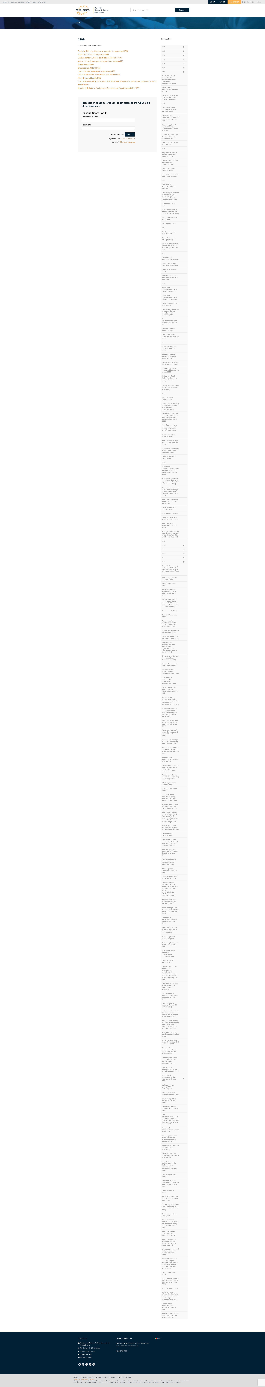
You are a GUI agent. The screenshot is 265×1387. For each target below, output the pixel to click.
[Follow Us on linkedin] (83, 1364)
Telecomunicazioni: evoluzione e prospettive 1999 (99, 74)
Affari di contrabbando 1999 (89, 78)
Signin (222, 2)
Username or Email (90, 117)
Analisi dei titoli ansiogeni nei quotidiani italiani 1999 (100, 61)
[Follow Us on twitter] (90, 1364)
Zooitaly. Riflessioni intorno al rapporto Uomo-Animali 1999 (103, 51)
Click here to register (127, 142)
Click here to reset (128, 139)
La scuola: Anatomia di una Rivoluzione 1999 (96, 71)
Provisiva (85, 1384)
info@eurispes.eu (86, 1357)
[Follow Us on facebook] (79, 1364)
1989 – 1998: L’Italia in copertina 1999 (93, 54)
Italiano (259, 2)
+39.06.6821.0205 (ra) (87, 1351)
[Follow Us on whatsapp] (93, 1364)
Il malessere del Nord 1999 (89, 68)
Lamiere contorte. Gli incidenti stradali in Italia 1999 (100, 58)
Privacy (92, 1379)
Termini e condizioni (80, 1379)
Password (86, 125)
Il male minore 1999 (86, 64)
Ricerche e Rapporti (176, 27)
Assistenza (121, 1351)
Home (166, 27)
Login (212, 2)
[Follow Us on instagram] (86, 1364)
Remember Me (117, 134)
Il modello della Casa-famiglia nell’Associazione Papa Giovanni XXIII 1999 (108, 88)
